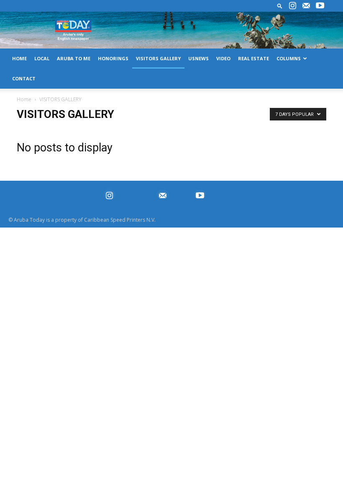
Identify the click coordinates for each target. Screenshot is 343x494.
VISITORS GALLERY (158, 58)
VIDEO (223, 58)
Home (24, 99)
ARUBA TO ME (73, 58)
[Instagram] (292, 6)
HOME (19, 58)
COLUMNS (288, 58)
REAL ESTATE (253, 58)
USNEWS (198, 58)
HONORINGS (113, 58)
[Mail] (306, 6)
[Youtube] (320, 6)
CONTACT (24, 78)
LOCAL (41, 58)
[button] (280, 6)
